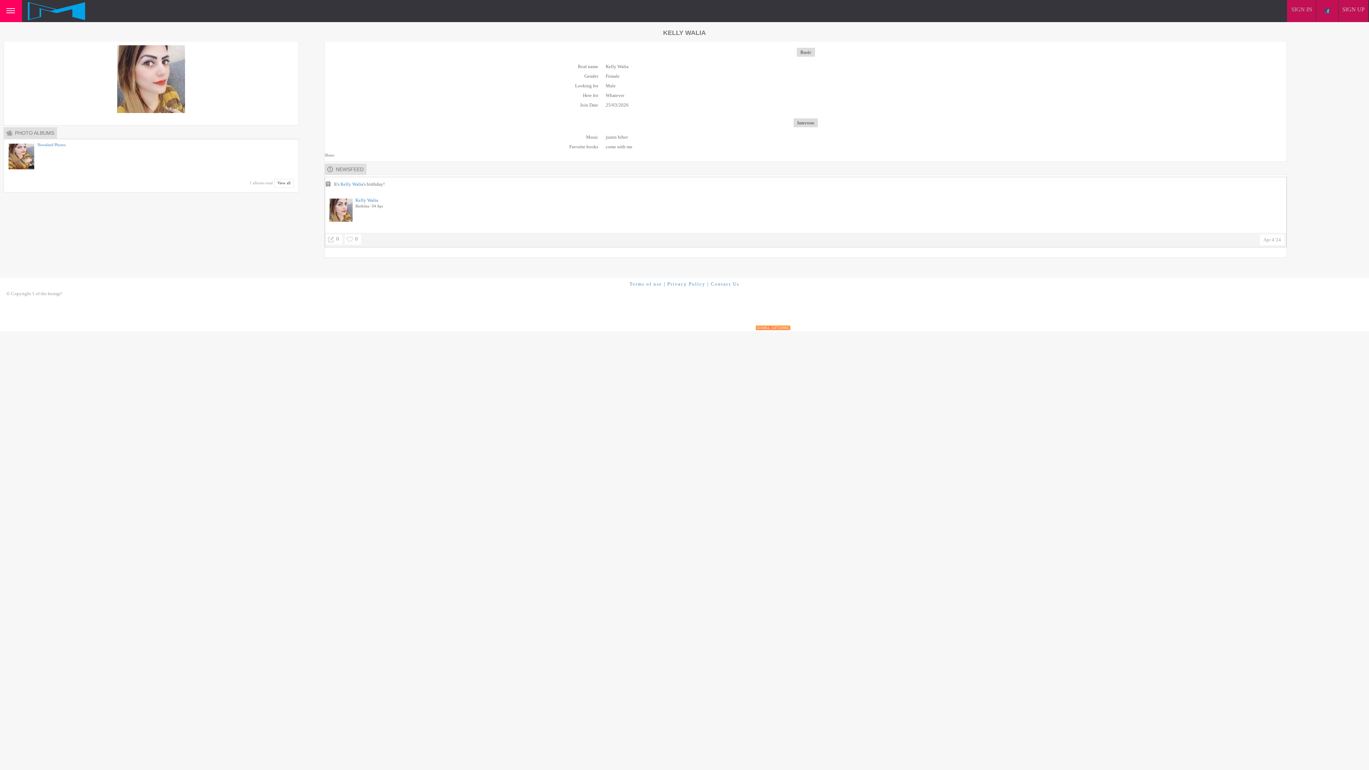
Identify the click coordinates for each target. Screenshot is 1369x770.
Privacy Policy (686, 284)
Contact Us (725, 284)
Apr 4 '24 (1272, 239)
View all (284, 183)
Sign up (1353, 9)
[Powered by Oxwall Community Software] (773, 327)
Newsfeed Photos (51, 145)
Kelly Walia (351, 184)
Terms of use (646, 284)
